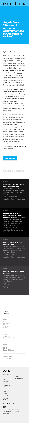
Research (5, 377)
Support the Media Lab (6, 382)
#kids (4, 199)
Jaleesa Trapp (6, 288)
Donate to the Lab (7, 415)
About (4, 379)
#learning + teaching (10, 199)
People (5, 389)
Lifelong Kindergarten (9, 198)
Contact (16, 381)
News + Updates (7, 374)
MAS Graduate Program (6, 386)
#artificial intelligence (8, 230)
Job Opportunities (19, 378)
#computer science (20, 199)
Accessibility (6, 413)
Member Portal (6, 396)
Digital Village (8, 227)
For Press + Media (6, 398)
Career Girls (7, 254)
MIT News (7, 312)
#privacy (5, 232)
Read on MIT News (10, 158)
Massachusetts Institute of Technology (12, 410)
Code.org (7, 196)
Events (4, 391)
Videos (5, 393)
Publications (17, 376)
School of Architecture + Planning (11, 411)
